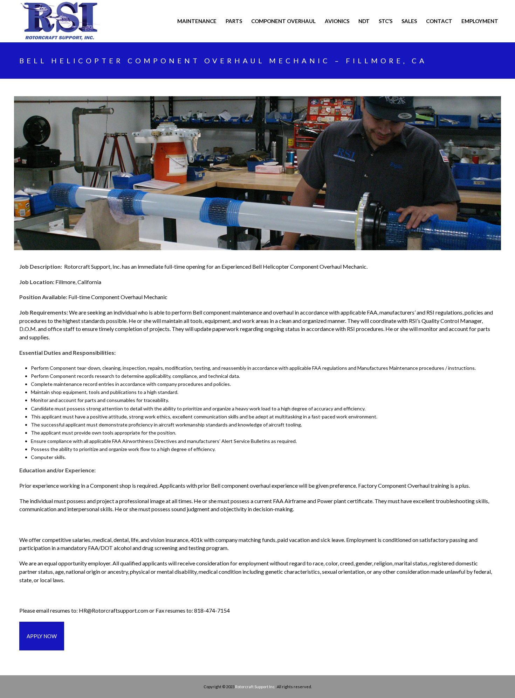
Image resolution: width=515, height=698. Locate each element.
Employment (479, 21)
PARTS (234, 21)
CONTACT (439, 21)
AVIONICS (337, 21)
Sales (409, 21)
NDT (364, 21)
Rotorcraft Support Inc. (255, 686)
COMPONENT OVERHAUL (283, 21)
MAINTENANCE (197, 21)
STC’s (385, 21)
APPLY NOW (42, 636)
